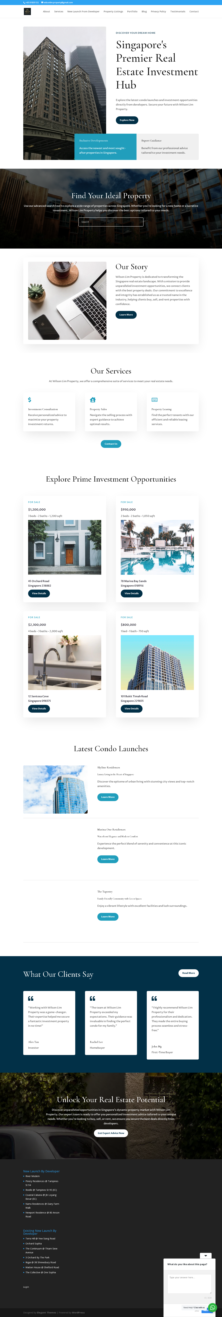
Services (58, 11)
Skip (197, 1310)
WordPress (78, 1312)
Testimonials (177, 11)
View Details (39, 593)
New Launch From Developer (83, 11)
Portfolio (132, 11)
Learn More (126, 314)
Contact (194, 11)
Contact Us (111, 443)
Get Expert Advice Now (111, 1133)
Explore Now (127, 120)
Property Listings (113, 11)
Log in (26, 1286)
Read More (188, 973)
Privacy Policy (158, 11)
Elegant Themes (46, 1312)
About (46, 11)
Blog (144, 11)
